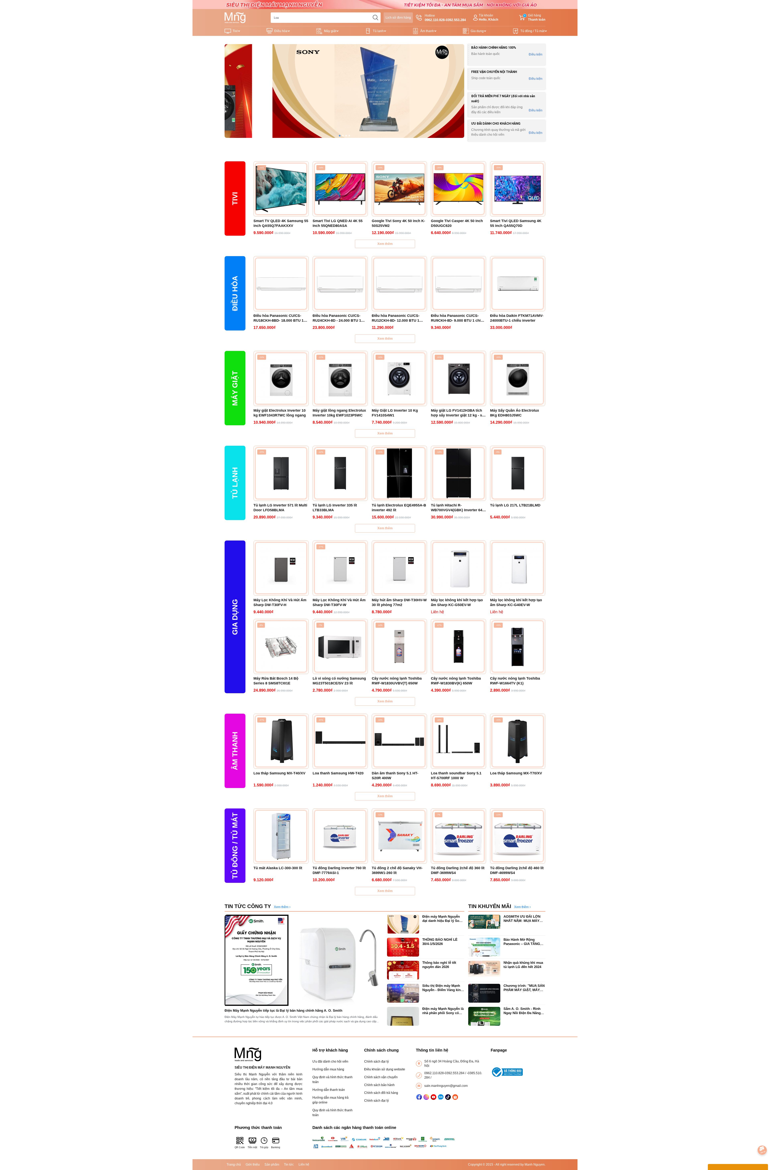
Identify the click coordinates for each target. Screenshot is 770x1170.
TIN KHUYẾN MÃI (489, 906)
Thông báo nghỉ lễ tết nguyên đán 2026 (439, 965)
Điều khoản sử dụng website (384, 1069)
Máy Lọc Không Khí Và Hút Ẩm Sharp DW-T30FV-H (279, 602)
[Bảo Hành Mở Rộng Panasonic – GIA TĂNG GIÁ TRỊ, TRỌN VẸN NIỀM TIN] (484, 947)
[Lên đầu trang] (762, 1139)
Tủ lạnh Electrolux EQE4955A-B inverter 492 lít (399, 507)
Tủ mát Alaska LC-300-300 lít (277, 868)
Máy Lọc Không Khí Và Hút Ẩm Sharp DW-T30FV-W (339, 602)
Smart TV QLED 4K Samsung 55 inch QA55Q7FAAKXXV (280, 223)
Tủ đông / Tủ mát (532, 31)
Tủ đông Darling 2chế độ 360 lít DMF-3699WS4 (457, 870)
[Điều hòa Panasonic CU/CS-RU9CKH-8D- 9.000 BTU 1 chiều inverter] (458, 283)
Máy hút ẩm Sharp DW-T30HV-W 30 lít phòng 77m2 (399, 602)
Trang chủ (234, 1164)
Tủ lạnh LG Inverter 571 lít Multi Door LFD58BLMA (280, 507)
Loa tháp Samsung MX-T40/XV (279, 773)
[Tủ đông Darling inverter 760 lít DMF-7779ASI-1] (340, 836)
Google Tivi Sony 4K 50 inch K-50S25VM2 (398, 223)
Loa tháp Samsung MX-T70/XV (516, 773)
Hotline (445, 18)
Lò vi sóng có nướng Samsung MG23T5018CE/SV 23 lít (339, 680)
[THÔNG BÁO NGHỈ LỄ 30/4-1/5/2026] (403, 947)
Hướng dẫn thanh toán (328, 1089)
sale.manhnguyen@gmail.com (446, 1085)
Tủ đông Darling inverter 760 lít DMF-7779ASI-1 (339, 870)
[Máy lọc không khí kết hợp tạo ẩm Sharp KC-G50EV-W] (458, 568)
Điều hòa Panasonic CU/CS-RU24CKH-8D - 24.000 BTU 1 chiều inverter (337, 318)
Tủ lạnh (378, 31)
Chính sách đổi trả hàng (381, 1092)
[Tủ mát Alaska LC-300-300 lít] (281, 836)
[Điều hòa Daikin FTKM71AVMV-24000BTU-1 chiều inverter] (517, 283)
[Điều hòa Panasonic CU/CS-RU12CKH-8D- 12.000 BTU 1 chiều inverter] (399, 283)
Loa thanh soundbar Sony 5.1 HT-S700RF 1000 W (456, 775)
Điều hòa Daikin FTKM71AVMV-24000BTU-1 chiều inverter (516, 318)
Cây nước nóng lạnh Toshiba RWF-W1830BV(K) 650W (456, 680)
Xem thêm (385, 244)
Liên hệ (304, 1164)
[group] (344, 91)
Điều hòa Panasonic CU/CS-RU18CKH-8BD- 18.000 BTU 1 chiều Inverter (278, 318)
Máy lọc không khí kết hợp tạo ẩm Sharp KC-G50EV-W (457, 602)
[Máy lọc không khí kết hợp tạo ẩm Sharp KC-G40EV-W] (517, 568)
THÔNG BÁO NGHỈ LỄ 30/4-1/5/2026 (439, 942)
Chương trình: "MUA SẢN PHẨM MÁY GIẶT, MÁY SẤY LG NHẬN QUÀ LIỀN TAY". (524, 988)
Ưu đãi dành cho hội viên (330, 1061)
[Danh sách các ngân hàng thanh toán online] (385, 1143)
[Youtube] (433, 1097)
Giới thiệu (253, 1164)
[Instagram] (426, 1097)
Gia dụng (477, 31)
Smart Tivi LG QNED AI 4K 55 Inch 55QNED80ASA (338, 223)
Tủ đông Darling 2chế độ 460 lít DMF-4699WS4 (517, 870)
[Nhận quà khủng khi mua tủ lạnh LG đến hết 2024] (484, 970)
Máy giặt (330, 31)
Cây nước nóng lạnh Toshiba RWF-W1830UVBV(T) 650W (397, 680)
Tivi (235, 31)
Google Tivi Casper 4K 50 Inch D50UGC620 (457, 223)
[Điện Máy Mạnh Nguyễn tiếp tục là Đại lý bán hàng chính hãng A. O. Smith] (304, 960)
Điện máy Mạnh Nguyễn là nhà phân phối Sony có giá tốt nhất (443, 1011)
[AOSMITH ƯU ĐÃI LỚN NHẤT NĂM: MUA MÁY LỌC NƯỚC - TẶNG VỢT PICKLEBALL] (484, 924)
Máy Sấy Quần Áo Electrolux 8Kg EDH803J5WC (514, 412)
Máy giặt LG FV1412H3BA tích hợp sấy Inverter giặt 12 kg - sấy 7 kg (458, 413)
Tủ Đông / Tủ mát (235, 845)
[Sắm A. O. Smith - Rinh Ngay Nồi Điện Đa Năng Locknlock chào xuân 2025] (484, 1016)
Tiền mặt (252, 1147)
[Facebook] (419, 1097)
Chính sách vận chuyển (381, 1077)
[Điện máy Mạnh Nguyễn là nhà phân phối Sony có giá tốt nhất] (403, 1016)
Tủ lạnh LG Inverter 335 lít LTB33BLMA (335, 507)
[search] (375, 17)
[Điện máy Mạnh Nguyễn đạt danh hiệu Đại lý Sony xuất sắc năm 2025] (403, 924)
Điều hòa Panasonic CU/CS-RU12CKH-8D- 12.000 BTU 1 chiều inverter (395, 318)
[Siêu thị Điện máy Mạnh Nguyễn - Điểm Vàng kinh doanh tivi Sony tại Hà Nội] (403, 993)
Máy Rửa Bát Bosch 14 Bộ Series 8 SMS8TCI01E (275, 680)
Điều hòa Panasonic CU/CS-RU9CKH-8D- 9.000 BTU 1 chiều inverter (458, 318)
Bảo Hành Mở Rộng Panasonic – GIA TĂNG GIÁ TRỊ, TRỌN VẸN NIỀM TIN (524, 942)
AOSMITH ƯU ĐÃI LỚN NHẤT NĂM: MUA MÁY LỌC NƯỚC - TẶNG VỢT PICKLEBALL (523, 919)
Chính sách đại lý (376, 1061)
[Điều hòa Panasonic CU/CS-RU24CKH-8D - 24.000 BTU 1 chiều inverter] (340, 283)
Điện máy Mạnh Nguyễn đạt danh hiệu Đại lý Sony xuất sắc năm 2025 (442, 919)
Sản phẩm (271, 1164)
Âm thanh (427, 31)
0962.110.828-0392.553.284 (444, 1073)
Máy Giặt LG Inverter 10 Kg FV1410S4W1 (395, 412)
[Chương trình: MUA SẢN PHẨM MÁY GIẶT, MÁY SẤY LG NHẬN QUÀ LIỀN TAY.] (484, 993)
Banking (275, 1147)
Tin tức (289, 1164)
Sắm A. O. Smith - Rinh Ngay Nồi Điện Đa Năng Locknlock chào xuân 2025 (524, 1011)
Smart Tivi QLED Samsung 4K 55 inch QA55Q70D (515, 223)
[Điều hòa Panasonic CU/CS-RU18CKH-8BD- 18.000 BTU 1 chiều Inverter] (281, 283)
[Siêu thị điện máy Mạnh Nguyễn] (385, 4)
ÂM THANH (235, 751)
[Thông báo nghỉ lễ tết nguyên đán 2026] (403, 970)
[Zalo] (441, 1097)
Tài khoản (488, 17)
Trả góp (264, 1147)
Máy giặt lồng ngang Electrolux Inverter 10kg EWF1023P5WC (339, 412)
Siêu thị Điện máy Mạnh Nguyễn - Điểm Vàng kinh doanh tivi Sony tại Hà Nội (443, 988)
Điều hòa (280, 31)
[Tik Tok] (448, 1097)
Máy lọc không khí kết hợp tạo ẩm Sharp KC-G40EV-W (516, 602)
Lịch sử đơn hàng (398, 17)
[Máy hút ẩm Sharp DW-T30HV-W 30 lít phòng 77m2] (399, 568)
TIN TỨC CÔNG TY (248, 906)
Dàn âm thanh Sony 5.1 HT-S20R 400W (395, 775)
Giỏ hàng (534, 17)
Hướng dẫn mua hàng (328, 1069)
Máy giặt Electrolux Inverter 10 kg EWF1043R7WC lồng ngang (279, 412)
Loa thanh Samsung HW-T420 (338, 773)
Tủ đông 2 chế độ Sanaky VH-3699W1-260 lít (397, 870)
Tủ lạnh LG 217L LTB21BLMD (515, 505)
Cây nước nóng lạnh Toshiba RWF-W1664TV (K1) (515, 680)
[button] (339, 135)
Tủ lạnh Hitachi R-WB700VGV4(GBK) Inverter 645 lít (457, 507)
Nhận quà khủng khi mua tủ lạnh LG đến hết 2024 (523, 965)
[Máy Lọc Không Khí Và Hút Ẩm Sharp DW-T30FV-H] (281, 568)
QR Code (240, 1147)
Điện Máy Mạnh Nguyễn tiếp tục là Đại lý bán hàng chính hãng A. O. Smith (283, 1010)
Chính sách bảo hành (379, 1085)
